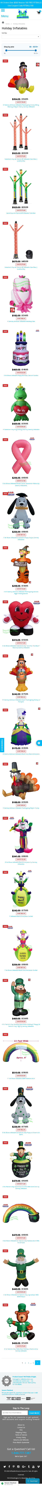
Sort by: (4, 33)
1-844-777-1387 (21, 1453)
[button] (9, 1483)
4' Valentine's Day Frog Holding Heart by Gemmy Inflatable (21, 429)
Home (7, 24)
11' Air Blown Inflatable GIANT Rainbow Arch (21, 1078)
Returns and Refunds (21, 1440)
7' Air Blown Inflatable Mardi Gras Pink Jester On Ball (21, 970)
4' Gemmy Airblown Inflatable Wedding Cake (21, 321)
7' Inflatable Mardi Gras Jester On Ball (21, 916)
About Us (21, 1425)
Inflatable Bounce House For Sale (20, 1471)
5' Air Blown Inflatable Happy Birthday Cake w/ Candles (21, 375)
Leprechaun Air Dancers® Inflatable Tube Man (21, 213)
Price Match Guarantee (21, 1442)
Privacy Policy (21, 1437)
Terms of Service (21, 1435)
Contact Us (21, 1427)
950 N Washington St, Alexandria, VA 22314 (21, 1478)
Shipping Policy (21, 1432)
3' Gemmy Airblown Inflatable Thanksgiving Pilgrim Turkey (21, 808)
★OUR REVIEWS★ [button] (2, 745)
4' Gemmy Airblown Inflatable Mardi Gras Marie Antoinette (21, 754)
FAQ (21, 1430)
